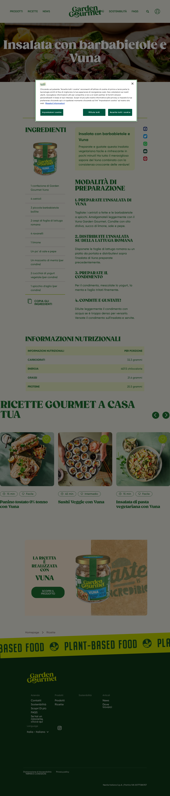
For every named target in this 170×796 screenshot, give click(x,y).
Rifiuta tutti (94, 112)
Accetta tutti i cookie (120, 112)
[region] (86, 100)
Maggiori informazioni (55, 103)
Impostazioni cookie (52, 112)
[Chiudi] (132, 83)
